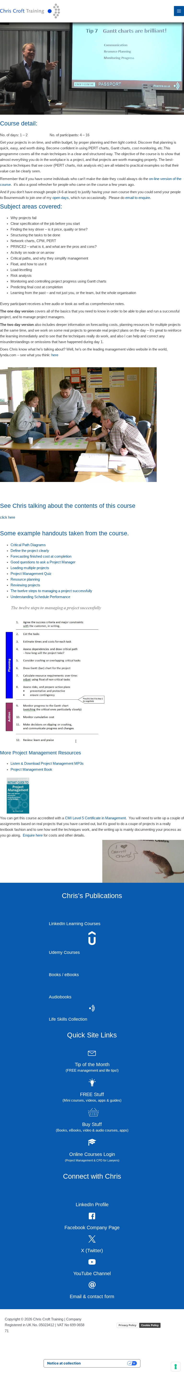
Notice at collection (64, 1369)
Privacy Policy (127, 1331)
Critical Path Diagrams (30, 551)
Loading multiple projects (33, 574)
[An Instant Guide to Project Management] (18, 801)
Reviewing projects (27, 591)
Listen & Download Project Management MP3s (52, 769)
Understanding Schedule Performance (45, 602)
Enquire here (103, 841)
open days (102, 198)
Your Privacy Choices (106, 1369)
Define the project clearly (33, 556)
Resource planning (27, 585)
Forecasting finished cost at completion (45, 562)
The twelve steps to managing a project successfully (56, 597)
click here (8, 523)
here (73, 361)
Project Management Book (34, 775)
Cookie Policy (150, 1331)
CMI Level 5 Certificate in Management (108, 824)
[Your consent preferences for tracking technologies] (175, 1366)
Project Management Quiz (34, 579)
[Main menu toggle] (179, 11)
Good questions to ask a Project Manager (47, 568)
